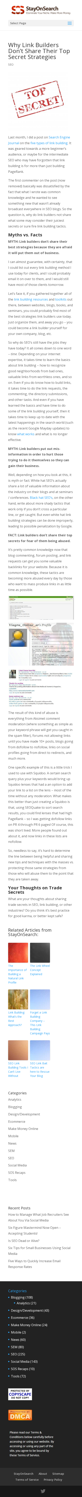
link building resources (31, 299)
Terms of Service (27, 1480)
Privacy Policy (53, 1480)
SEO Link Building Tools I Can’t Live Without (18, 1069)
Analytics (14, 1099)
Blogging (15, 1107)
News (12, 1143)
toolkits (60, 299)
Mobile (13, 1136)
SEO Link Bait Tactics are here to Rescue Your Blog (40, 1069)
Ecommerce (16, 1121)
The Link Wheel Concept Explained (40, 970)
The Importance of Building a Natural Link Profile (17, 974)
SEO (11, 64)
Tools (12, 1180)
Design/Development (24, 1114)
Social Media (17, 1165)
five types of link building (49, 143)
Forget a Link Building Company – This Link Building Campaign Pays (40, 1023)
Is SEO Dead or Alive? (23, 1241)
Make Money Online (23, 1129)
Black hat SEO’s (41, 497)
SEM (11, 1151)
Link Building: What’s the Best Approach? (16, 1019)
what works (25, 434)
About (43, 1474)
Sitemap (58, 1474)
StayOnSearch (23, 1474)
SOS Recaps (16, 1172)
